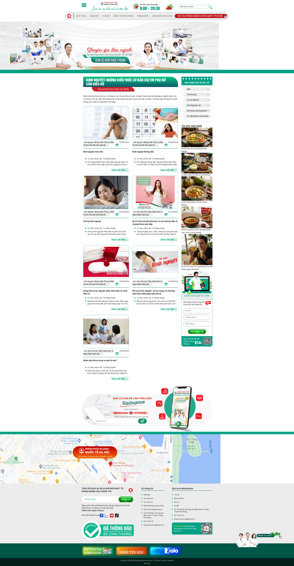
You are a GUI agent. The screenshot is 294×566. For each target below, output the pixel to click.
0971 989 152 (148, 521)
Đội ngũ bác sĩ (148, 498)
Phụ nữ (106, 16)
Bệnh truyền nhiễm (123, 16)
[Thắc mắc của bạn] (210, 7)
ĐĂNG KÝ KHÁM (197, 331)
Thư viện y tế (148, 502)
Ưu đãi (176, 506)
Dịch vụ (176, 502)
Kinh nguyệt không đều (143, 151)
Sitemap (147, 563)
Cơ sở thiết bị (193, 100)
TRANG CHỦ (70, 16)
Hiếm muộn (142, 16)
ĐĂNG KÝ (126, 499)
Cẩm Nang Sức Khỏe (162, 16)
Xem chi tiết (118, 170)
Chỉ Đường (191, 94)
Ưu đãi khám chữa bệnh (197, 116)
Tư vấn (176, 495)
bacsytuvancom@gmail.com (154, 525)
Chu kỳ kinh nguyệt (92, 221)
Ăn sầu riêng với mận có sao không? (195, 175)
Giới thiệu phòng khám (197, 111)
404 (188, 89)
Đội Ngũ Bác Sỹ (194, 105)
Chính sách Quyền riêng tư (93, 510)
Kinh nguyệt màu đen (93, 151)
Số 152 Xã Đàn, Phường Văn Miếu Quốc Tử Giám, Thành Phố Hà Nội (154, 515)
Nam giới (94, 16)
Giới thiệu (81, 16)
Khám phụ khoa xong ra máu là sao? (100, 360)
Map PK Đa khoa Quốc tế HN (154, 506)
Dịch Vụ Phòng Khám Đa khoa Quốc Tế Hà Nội (200, 16)
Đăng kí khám (179, 498)
